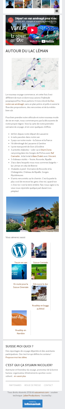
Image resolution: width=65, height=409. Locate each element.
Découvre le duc (40, 284)
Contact (48, 385)
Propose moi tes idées (16, 357)
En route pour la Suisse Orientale (20, 286)
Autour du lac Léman (27, 51)
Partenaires (15, 385)
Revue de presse (32, 385)
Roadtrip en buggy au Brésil (40, 307)
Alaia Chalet (37, 156)
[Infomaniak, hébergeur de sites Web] (32, 404)
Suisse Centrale (40, 262)
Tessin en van (20, 262)
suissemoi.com (41, 392)
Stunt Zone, (46, 149)
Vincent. (52, 156)
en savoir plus (20, 376)
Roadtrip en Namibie (20, 332)
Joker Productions (32, 395)
